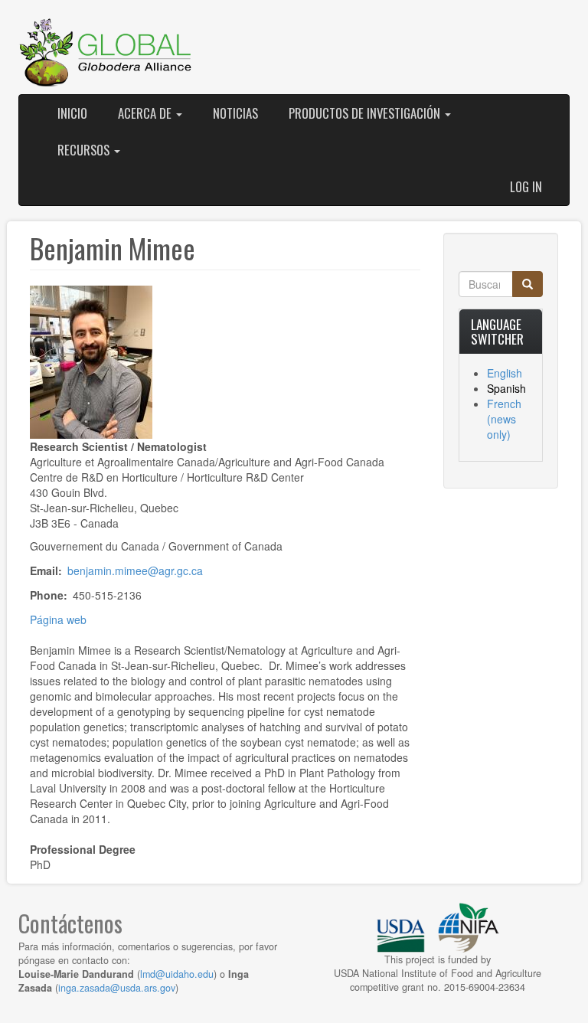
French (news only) (504, 419)
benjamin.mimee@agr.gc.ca (135, 570)
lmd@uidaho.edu (177, 974)
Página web (58, 619)
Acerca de (146, 113)
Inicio (72, 113)
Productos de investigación (366, 113)
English (504, 373)
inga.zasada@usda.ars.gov (116, 988)
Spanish (506, 388)
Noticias (235, 113)
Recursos (85, 149)
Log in (526, 186)
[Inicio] (106, 53)
